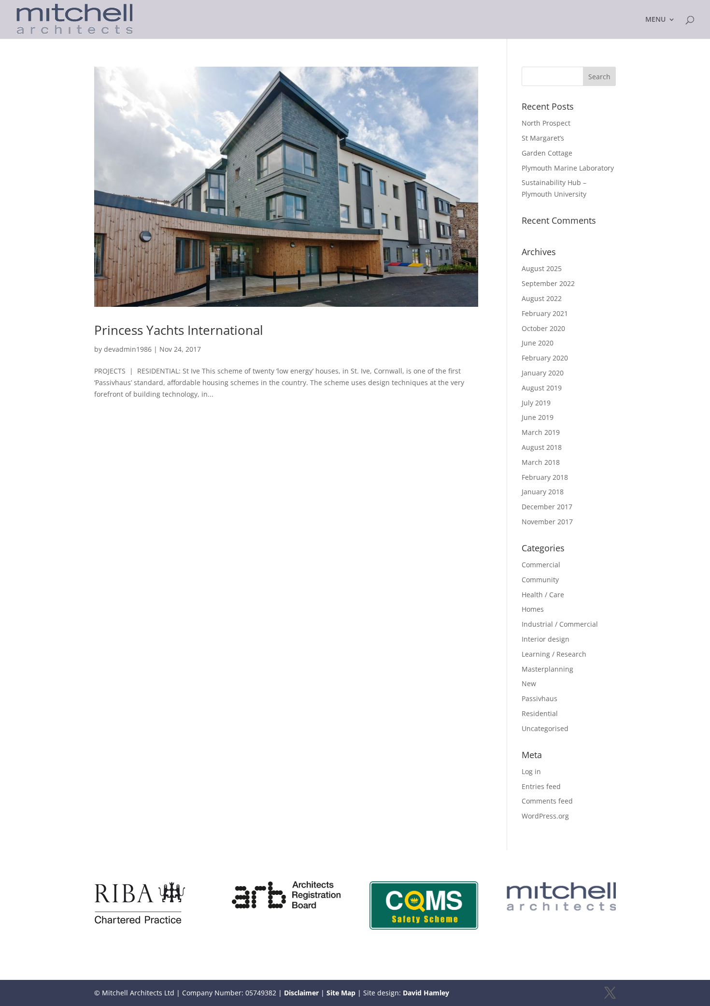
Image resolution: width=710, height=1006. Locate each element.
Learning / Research (554, 654)
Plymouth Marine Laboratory (568, 167)
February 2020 (545, 357)
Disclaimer (301, 992)
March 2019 (541, 432)
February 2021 (545, 313)
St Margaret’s (543, 138)
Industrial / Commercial (560, 624)
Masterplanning (547, 669)
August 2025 (542, 268)
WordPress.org (545, 815)
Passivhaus (539, 698)
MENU (655, 20)
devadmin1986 (128, 349)
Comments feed (547, 800)
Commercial (541, 564)
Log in (531, 771)
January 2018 (543, 491)
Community (540, 579)
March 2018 (541, 462)
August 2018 (542, 447)
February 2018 (545, 477)
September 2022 (548, 283)
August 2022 (542, 298)
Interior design (545, 639)
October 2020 (543, 328)
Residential (540, 713)
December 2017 (547, 506)
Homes (533, 609)
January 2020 (543, 372)
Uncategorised (545, 728)
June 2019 (538, 417)
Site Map (341, 992)
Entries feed (541, 786)
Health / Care (543, 594)
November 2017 (547, 521)
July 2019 (536, 402)
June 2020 (538, 342)
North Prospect (546, 123)
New (529, 683)
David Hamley (426, 992)
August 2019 (542, 387)
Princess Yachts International (178, 330)
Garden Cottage (547, 153)
